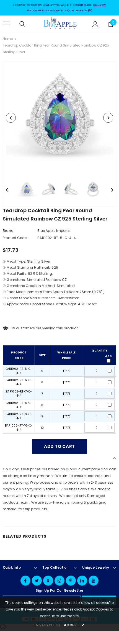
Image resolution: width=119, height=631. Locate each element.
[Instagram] (59, 581)
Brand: (8, 230)
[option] (59, 117)
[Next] (108, 118)
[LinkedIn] (82, 581)
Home (8, 38)
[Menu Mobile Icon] (6, 24)
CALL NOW (99, 5)
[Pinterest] (71, 581)
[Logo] (60, 24)
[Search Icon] (27, 24)
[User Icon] (95, 24)
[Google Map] (48, 581)
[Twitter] (37, 581)
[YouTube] (94, 581)
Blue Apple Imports (53, 230)
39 (13, 328)
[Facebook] (25, 581)
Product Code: (15, 237)
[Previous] (11, 118)
